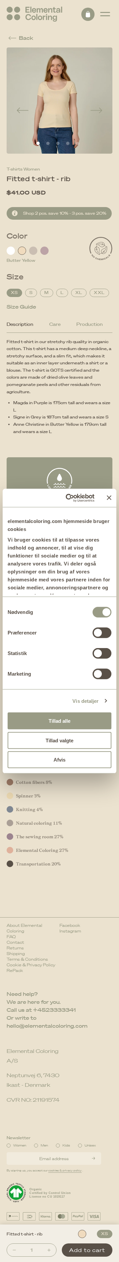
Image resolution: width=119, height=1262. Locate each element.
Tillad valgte (59, 740)
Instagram (70, 931)
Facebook (70, 925)
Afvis (59, 760)
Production (89, 324)
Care (54, 324)
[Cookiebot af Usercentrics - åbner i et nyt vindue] (70, 497)
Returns (15, 948)
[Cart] (88, 14)
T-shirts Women (23, 169)
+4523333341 (54, 1009)
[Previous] (22, 110)
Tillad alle (59, 721)
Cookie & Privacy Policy (31, 965)
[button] (105, 14)
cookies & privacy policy (65, 1170)
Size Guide (21, 306)
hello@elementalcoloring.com (47, 1025)
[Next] (96, 110)
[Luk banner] (109, 497)
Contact (15, 942)
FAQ (11, 936)
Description (20, 324)
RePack (15, 970)
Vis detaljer (85, 701)
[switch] (102, 633)
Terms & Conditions (27, 959)
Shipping (16, 953)
